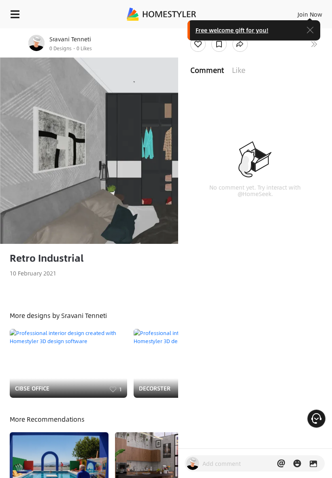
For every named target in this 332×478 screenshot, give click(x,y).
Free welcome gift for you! (232, 30)
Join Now (310, 14)
